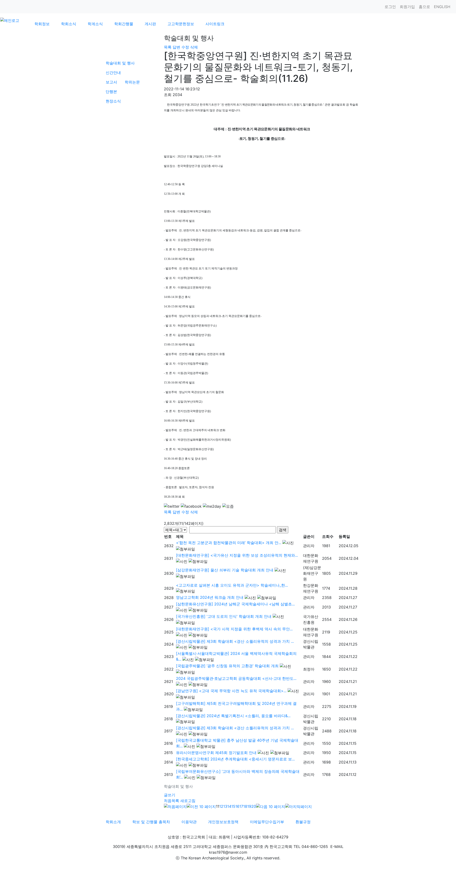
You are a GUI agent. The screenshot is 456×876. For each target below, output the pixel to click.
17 (241, 806)
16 (237, 806)
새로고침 (187, 800)
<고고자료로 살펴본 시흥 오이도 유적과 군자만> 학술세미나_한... (232, 585)
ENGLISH (442, 6)
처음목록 (171, 800)
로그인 (390, 6)
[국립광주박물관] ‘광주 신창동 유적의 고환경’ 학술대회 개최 (227, 665)
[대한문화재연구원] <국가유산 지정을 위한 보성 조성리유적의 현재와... (237, 555)
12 (221, 806)
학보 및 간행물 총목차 (151, 821)
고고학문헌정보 (180, 23)
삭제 (194, 47)
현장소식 (113, 101)
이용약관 (189, 821)
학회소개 (113, 821)
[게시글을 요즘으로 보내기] (228, 506)
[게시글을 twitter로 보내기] (172, 506)
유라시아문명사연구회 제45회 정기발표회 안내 (216, 752)
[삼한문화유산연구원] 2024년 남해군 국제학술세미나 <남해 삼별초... (235, 604)
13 (225, 806)
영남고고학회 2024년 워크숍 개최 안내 (209, 597)
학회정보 (42, 23)
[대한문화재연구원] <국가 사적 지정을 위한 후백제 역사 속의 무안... (234, 629)
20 (253, 806)
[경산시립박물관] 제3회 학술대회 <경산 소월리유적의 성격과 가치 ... (235, 641)
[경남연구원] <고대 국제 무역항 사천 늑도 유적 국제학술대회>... (231, 690)
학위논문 (132, 82)
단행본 (111, 91)
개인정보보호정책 (223, 821)
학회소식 (68, 23)
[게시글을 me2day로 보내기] (212, 506)
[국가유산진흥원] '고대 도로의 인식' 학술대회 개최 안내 (223, 616)
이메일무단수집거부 (267, 821)
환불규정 (303, 821)
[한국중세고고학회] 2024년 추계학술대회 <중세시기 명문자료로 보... (235, 759)
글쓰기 (169, 795)
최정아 (308, 669)
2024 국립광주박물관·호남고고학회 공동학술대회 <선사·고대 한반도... (236, 678)
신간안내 (113, 72)
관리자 (308, 545)
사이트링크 (214, 23)
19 (249, 806)
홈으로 (424, 6)
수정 (185, 47)
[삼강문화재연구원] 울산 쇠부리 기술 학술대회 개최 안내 (224, 570)
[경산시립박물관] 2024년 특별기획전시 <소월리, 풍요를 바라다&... (233, 715)
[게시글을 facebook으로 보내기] (191, 506)
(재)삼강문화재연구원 (312, 573)
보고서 (111, 82)
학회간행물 (123, 23)
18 (245, 806)
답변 (176, 47)
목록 (167, 47)
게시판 (150, 23)
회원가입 (407, 6)
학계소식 (95, 23)
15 (233, 806)
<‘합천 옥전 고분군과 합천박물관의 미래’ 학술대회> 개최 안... (228, 542)
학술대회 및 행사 (120, 63)
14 (229, 806)
